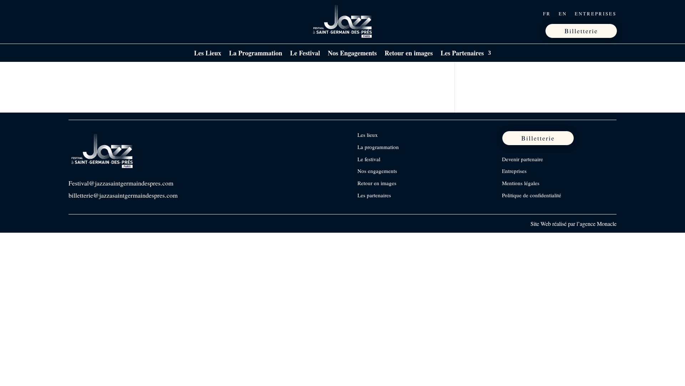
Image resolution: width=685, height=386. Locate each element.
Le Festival (305, 54)
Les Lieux (207, 54)
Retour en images (409, 54)
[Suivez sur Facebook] (74, 14)
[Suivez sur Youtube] (119, 14)
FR (547, 14)
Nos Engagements (352, 54)
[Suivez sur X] (104, 14)
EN (563, 14)
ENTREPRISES (595, 14)
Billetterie (581, 30)
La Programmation (255, 54)
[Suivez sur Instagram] (89, 14)
